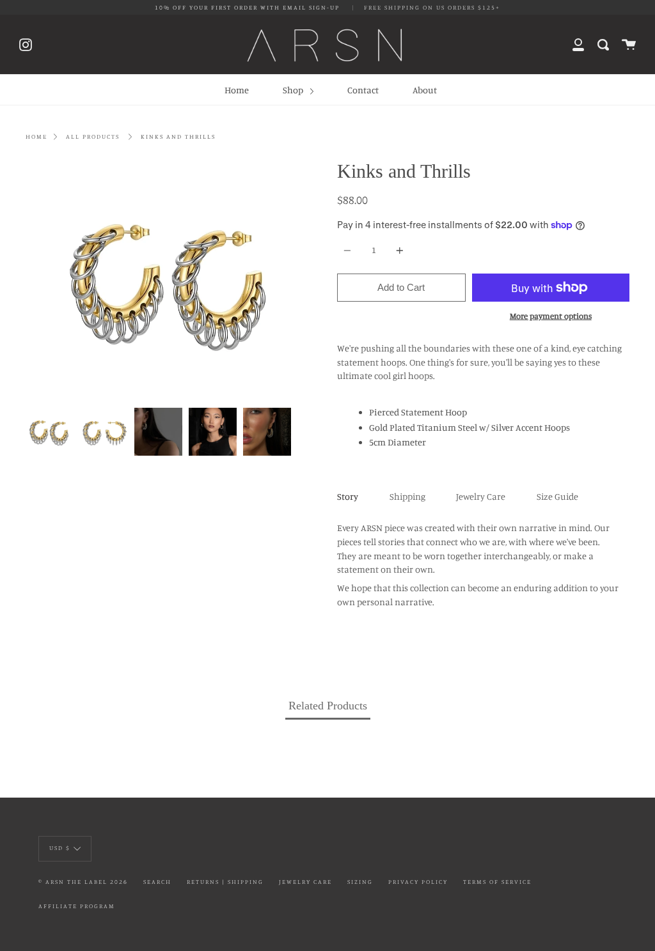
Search (157, 881)
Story (347, 496)
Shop (294, 89)
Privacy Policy (418, 881)
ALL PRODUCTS (93, 136)
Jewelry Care (480, 496)
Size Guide (557, 496)
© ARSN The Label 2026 (83, 881)
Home (237, 89)
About (425, 89)
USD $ (59, 847)
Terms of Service (497, 881)
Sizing (360, 881)
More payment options (551, 316)
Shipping (407, 496)
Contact (363, 89)
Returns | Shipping (225, 881)
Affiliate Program (76, 905)
